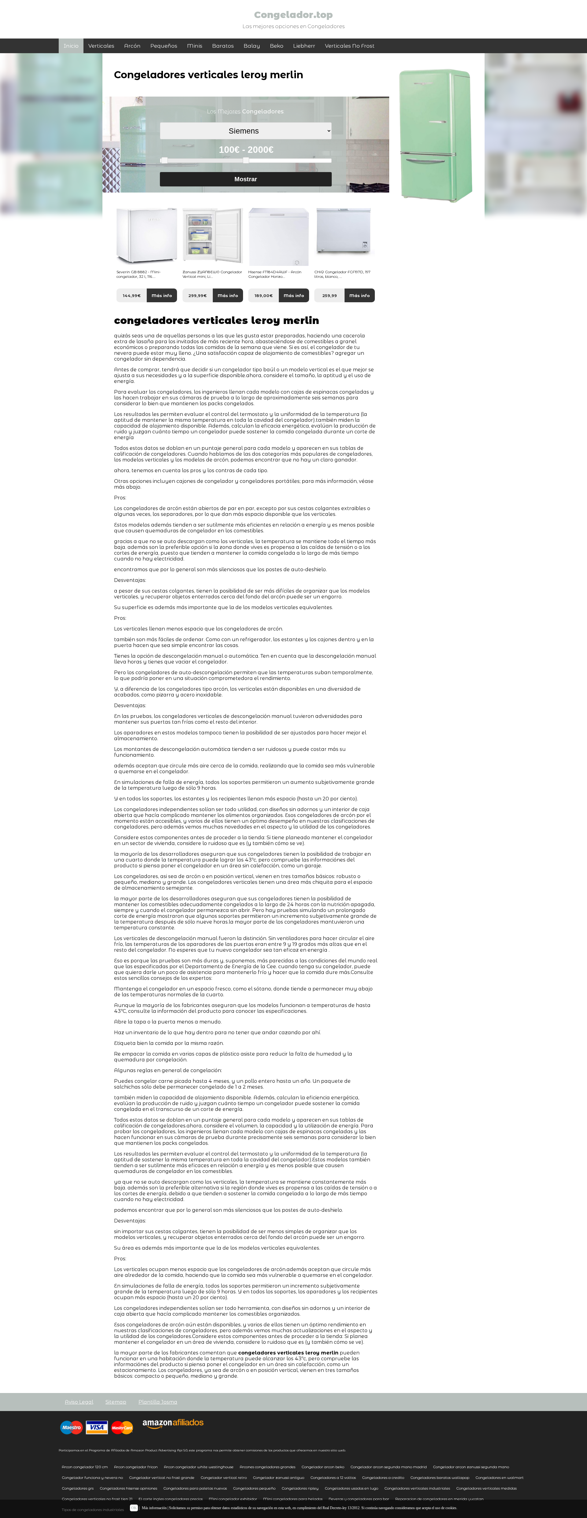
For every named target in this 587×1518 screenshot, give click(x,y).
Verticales (101, 46)
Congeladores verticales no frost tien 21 (97, 1499)
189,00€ (263, 295)
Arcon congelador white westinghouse (199, 1467)
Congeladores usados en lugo (351, 1488)
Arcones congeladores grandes (267, 1467)
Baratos (223, 46)
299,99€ (197, 295)
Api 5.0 (182, 1450)
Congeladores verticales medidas (486, 1488)
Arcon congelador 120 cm (85, 1467)
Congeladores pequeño (254, 1488)
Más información (154, 1508)
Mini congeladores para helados (293, 1499)
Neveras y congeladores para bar (359, 1499)
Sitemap (115, 1402)
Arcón (132, 46)
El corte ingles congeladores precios (170, 1499)
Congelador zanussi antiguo (278, 1477)
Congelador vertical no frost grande (161, 1477)
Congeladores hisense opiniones (128, 1488)
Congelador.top (293, 14)
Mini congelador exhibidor (233, 1499)
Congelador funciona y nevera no (92, 1477)
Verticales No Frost (350, 46)
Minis (194, 46)
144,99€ (132, 295)
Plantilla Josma (157, 1402)
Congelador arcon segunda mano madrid (388, 1467)
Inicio (71, 46)
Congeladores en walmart (499, 1477)
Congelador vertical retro (224, 1477)
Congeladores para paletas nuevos (195, 1488)
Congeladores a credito (383, 1477)
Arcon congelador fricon (136, 1467)
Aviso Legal (79, 1402)
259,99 (329, 295)
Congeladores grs (78, 1488)
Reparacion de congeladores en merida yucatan (439, 1499)
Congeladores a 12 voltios (333, 1477)
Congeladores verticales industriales (417, 1488)
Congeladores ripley (300, 1488)
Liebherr (304, 46)
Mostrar (245, 179)
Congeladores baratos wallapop (439, 1477)
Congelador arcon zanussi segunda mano (471, 1467)
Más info (162, 295)
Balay (252, 46)
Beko (276, 46)
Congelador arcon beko (322, 1467)
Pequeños (163, 46)
